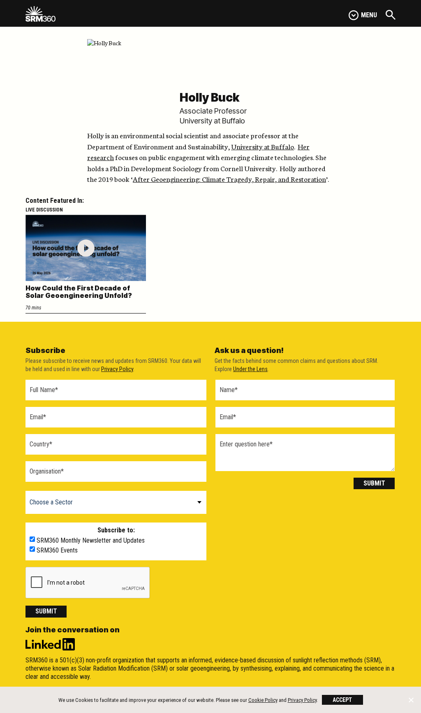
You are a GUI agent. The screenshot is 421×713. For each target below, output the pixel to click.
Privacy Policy (117, 369)
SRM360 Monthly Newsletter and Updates (91, 540)
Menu (369, 15)
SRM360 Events (57, 550)
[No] (411, 700)
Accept (342, 700)
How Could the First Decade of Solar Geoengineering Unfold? (78, 292)
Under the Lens (250, 369)
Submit (46, 611)
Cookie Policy (263, 700)
